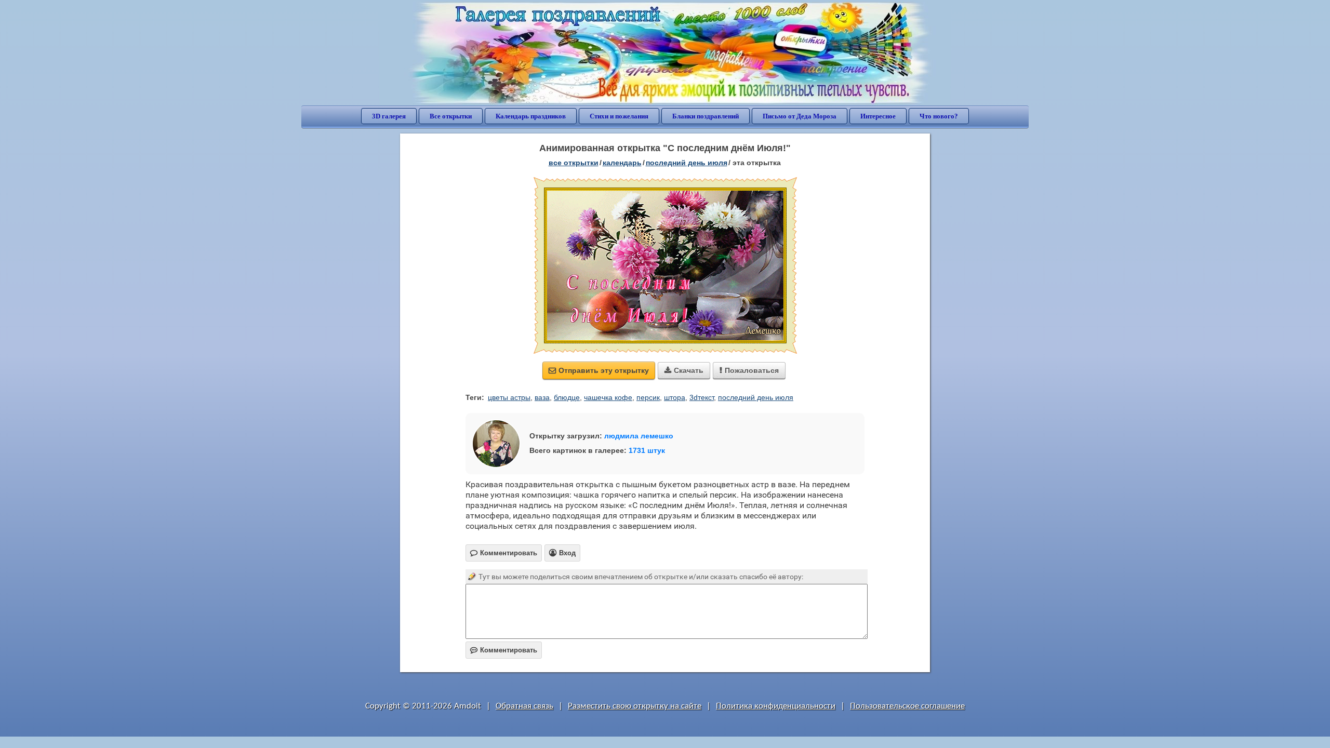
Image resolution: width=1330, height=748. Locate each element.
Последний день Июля (686, 162)
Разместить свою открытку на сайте (634, 706)
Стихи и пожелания (619, 116)
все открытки (573, 162)
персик (648, 397)
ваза (542, 397)
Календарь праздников (531, 116)
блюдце (567, 397)
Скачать (683, 370)
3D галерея (389, 116)
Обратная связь (524, 706)
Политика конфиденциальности (775, 706)
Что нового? (939, 116)
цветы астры (509, 397)
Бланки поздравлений (705, 116)
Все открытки (451, 116)
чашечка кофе (608, 397)
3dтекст (701, 397)
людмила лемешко (638, 436)
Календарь (622, 162)
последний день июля (755, 397)
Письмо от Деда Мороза (799, 116)
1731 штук (647, 450)
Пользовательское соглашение (907, 706)
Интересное (878, 116)
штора (674, 397)
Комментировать (503, 650)
